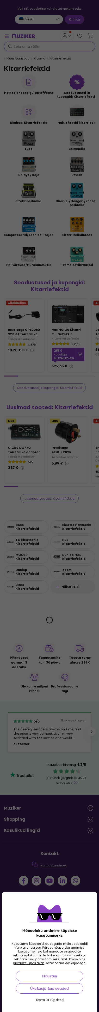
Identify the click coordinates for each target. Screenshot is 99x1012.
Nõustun (49, 976)
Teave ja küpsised (49, 999)
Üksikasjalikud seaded (49, 988)
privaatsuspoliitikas (28, 963)
